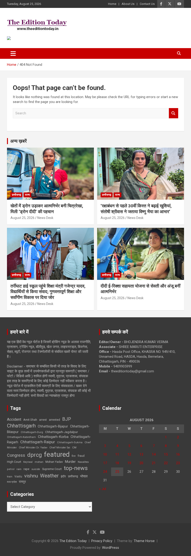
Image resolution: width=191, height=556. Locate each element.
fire (73, 455)
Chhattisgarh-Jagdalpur (61, 432)
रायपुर (22, 481)
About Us (128, 4)
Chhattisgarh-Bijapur (53, 426)
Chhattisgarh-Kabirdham (21, 437)
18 (117, 463)
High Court (14, 461)
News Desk (45, 218)
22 (166, 463)
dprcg (34, 455)
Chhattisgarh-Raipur (37, 442)
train (9, 476)
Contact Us (147, 4)
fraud (81, 455)
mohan (39, 461)
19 (129, 463)
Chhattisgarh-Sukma (69, 442)
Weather (49, 476)
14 (154, 454)
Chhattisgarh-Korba (53, 437)
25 (117, 472)
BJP (66, 419)
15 (166, 454)
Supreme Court (52, 469)
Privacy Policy (101, 541)
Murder (70, 462)
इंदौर (63, 476)
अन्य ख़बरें (18, 141)
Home (112, 4)
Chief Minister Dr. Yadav (33, 447)
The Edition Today (73, 541)
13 (141, 454)
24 (105, 472)
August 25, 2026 (22, 218)
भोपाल (84, 476)
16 (178, 454)
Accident (14, 419)
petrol (10, 469)
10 (105, 454)
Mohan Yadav (54, 461)
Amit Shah (30, 419)
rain (19, 469)
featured (57, 454)
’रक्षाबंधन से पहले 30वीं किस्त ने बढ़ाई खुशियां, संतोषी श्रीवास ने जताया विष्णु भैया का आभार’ (136, 208)
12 (129, 454)
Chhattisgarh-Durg (32, 432)
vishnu (31, 476)
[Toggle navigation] (13, 53)
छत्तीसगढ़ (73, 476)
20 (141, 463)
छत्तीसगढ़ (16, 194)
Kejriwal (28, 461)
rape (26, 469)
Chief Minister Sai (59, 447)
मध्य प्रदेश (12, 481)
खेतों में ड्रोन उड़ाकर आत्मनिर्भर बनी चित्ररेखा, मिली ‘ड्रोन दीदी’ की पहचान (46, 208)
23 (178, 463)
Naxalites (83, 461)
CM (74, 447)
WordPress (110, 548)
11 (117, 454)
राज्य (27, 194)
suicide (35, 469)
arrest (43, 419)
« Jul (102, 489)
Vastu (18, 476)
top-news (76, 468)
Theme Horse (144, 541)
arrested (54, 419)
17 (105, 463)
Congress (16, 455)
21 (154, 463)
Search (173, 113)
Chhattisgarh (21, 426)
